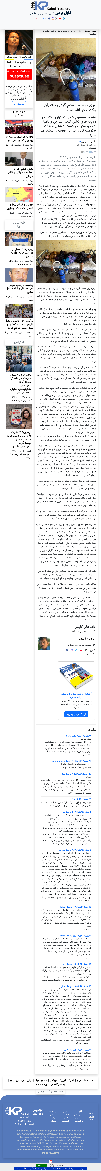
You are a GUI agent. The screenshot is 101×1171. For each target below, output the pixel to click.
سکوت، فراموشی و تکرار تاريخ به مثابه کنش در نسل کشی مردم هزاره (19, 324)
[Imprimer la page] (87, 151)
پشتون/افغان (58, 1084)
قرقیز (30, 1080)
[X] (82, 151)
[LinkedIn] (90, 151)
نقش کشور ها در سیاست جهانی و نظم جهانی (20, 172)
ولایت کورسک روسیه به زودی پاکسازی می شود (19, 139)
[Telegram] (76, 650)
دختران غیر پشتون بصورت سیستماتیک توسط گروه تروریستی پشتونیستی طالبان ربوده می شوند (20, 383)
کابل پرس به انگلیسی (78, 1119)
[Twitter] (86, 650)
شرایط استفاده (65, 1119)
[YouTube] (81, 650)
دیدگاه (80, 31)
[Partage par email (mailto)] (95, 151)
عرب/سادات (42, 1084)
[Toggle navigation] (8, 24)
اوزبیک (62, 1080)
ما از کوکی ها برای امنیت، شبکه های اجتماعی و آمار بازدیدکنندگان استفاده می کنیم (50, 1168)
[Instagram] (72, 650)
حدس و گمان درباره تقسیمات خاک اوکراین (20, 206)
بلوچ (12, 1080)
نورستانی (20, 1080)
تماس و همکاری (52, 1119)
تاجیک (71, 1080)
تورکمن (53, 1080)
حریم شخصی (65, 1113)
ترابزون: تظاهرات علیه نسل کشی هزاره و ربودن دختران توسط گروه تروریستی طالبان (19, 439)
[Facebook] (92, 151)
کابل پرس (90, 653)
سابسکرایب (19, 103)
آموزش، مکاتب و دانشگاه (83, 632)
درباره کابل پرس (52, 1113)
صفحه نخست (90, 31)
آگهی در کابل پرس (78, 1113)
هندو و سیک (41, 1080)
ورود (91, 1112)
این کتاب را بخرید (76, 714)
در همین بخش (19, 113)
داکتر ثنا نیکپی (88, 141)
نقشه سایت (91, 1118)
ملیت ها (88, 1080)
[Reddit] (84, 151)
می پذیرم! (41, 1165)
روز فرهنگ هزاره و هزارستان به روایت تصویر (22, 253)
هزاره (79, 1080)
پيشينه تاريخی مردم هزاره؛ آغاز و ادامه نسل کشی (19, 288)
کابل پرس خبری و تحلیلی (21, 400)
